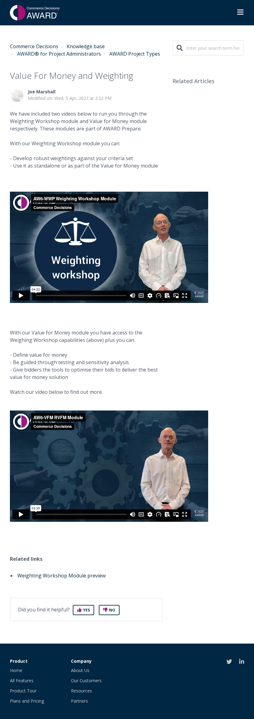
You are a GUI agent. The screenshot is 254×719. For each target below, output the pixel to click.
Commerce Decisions (34, 46)
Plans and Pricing (27, 701)
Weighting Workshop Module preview (62, 575)
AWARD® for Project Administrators (59, 53)
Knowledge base (86, 46)
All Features (21, 680)
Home (16, 670)
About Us (80, 670)
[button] (240, 12)
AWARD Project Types (134, 53)
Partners (79, 701)
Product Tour (23, 691)
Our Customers (86, 680)
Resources (81, 691)
